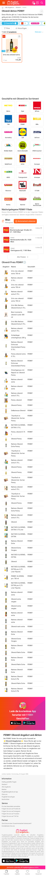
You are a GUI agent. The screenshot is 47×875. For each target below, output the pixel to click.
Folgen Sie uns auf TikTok (10, 816)
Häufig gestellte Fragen (9, 782)
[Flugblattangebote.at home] (13, 3)
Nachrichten (5, 799)
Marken (4, 789)
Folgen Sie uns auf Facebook (11, 809)
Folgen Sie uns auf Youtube (10, 814)
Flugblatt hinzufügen (8, 797)
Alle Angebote (9, 7)
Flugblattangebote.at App (10, 792)
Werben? (4, 784)
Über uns (4, 794)
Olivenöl (18, 7)
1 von (9, 32)
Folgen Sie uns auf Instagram (11, 811)
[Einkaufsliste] (37, 3)
